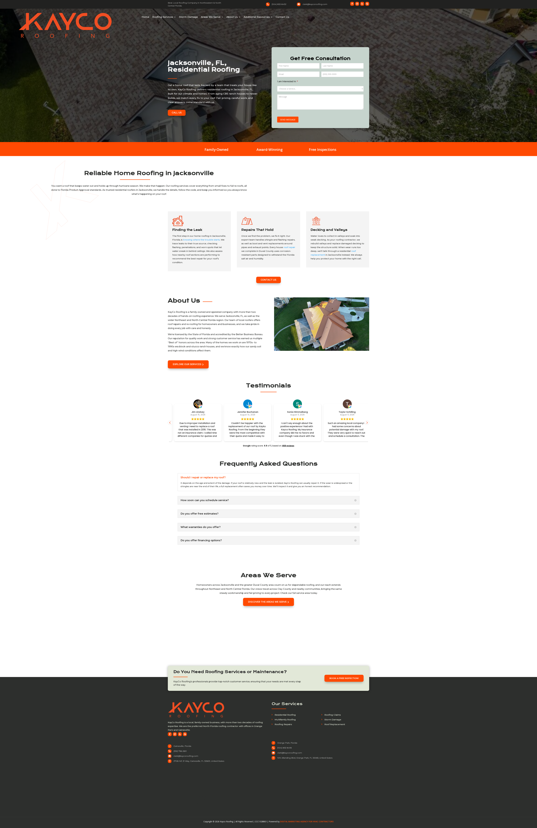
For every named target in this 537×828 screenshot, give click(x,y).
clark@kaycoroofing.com (186, 756)
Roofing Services (162, 17)
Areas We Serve (211, 17)
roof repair (289, 247)
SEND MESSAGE (287, 119)
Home (145, 17)
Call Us (177, 112)
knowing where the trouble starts (201, 239)
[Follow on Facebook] (352, 4)
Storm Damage (188, 17)
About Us (232, 17)
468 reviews (288, 445)
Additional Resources (257, 17)
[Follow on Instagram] (357, 4)
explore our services (188, 364)
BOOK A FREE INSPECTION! (344, 678)
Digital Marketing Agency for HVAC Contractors (307, 821)
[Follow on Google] (367, 4)
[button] (367, 423)
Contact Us (282, 17)
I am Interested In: (287, 81)
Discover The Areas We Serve (268, 602)
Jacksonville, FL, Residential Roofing (204, 66)
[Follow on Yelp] (362, 4)
